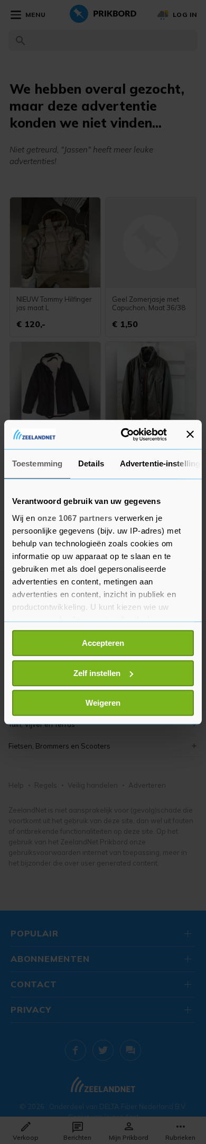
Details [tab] (91, 463)
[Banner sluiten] (190, 434)
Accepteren (103, 642)
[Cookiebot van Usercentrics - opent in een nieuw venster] (125, 435)
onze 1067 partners (75, 518)
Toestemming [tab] (37, 463)
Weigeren (103, 702)
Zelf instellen (96, 673)
